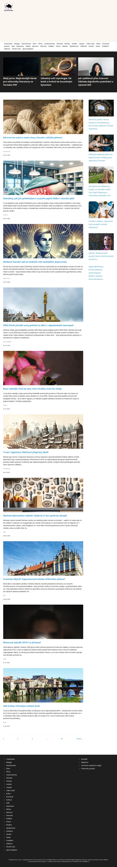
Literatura (20, 46)
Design (17, 44)
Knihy (98, 44)
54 (62, 739)
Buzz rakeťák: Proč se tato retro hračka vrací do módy (32, 388)
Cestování (8, 44)
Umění (91, 46)
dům (4, 532)
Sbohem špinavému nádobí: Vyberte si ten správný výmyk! (35, 515)
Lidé (13, 46)
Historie (60, 44)
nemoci (5, 215)
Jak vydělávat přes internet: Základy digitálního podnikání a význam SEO (95, 81)
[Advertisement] (58, 25)
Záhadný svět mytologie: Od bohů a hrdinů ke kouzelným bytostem (56, 81)
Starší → (80, 739)
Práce (58, 46)
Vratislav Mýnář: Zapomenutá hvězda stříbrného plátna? (34, 579)
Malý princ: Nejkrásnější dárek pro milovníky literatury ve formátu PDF (20, 81)
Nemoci (35, 46)
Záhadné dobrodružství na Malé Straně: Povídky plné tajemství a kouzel (101, 157)
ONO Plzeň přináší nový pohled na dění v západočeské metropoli (38, 325)
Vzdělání (105, 46)
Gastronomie (49, 44)
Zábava (7, 49)
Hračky (67, 44)
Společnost (74, 46)
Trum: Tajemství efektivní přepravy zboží (25, 452)
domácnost (6, 151)
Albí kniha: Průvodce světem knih (21, 705)
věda (4, 659)
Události (83, 46)
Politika (51, 46)
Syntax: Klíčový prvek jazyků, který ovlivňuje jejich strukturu (101, 256)
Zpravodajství (27, 49)
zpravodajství (7, 342)
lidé (4, 595)
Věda (98, 46)
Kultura (7, 46)
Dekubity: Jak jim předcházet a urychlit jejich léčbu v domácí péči (38, 198)
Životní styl (16, 49)
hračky (5, 405)
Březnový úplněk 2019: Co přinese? (22, 642)
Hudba (74, 44)
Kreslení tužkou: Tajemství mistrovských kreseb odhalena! (101, 224)
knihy (4, 722)
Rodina (65, 46)
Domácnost (26, 44)
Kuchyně (105, 44)
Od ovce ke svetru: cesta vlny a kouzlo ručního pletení (32, 137)
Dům (35, 44)
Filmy (40, 44)
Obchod (43, 46)
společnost (6, 278)
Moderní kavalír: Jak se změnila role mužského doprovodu (35, 261)
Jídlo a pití (90, 44)
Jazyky (81, 44)
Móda (28, 46)
